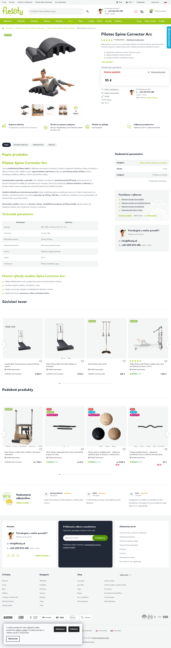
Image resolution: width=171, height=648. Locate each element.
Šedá (69, 358)
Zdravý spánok (82, 601)
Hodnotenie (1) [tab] (38, 145)
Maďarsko (88, 631)
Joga (79, 589)
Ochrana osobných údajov (129, 541)
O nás (4, 2)
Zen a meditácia (82, 597)
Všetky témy (124, 575)
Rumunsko (117, 631)
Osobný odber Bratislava (43, 2)
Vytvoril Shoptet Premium (87, 642)
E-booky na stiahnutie (10, 597)
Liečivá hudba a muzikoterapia (115, 585)
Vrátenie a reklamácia (25, 2)
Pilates (79, 593)
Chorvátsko (103, 631)
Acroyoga (80, 581)
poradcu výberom (151, 97)
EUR (130, 2)
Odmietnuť (60, 629)
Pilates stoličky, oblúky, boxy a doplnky (153, 163)
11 (110, 474)
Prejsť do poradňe (125, 216)
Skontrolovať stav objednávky (130, 561)
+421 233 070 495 (115, 11)
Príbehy (5, 593)
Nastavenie (13, 639)
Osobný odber (7, 605)
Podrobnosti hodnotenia (135, 40)
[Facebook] (8, 555)
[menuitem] (9, 21)
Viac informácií (107, 62)
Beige (114, 446)
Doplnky (42, 597)
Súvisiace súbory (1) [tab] (21, 145)
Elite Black (23, 446)
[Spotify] (17, 555)
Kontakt (11, 2)
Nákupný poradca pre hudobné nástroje (136, 203)
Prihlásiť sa (100, 538)
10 (106, 474)
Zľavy (42, 601)
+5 (75, 112)
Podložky (43, 585)
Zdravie (42, 593)
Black (101, 446)
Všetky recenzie (22, 503)
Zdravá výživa (109, 581)
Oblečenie (43, 581)
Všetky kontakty (42, 556)
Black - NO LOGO (158, 446)
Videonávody (152, 216)
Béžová (8, 446)
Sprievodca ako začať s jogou (132, 210)
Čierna (63, 358)
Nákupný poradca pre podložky (133, 199)
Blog (120, 2)
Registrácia (155, 2)
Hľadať (87, 11)
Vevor (109, 100)
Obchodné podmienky (127, 537)
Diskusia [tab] (52, 145)
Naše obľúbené (109, 601)
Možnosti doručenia (158, 72)
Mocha (107, 446)
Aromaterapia (109, 597)
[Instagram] (13, 555)
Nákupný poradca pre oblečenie (133, 206)
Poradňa (123, 549)
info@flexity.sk (129, 241)
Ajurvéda (80, 585)
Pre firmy (123, 553)
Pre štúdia (107, 589)
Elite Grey (32, 446)
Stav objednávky (60, 2)
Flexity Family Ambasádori (129, 545)
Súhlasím (74, 629)
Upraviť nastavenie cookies (100, 638)
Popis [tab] (6, 145)
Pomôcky (43, 589)
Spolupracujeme (8, 601)
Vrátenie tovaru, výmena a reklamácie (133, 533)
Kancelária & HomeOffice (113, 593)
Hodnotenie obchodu (127, 557)
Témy (41, 605)
